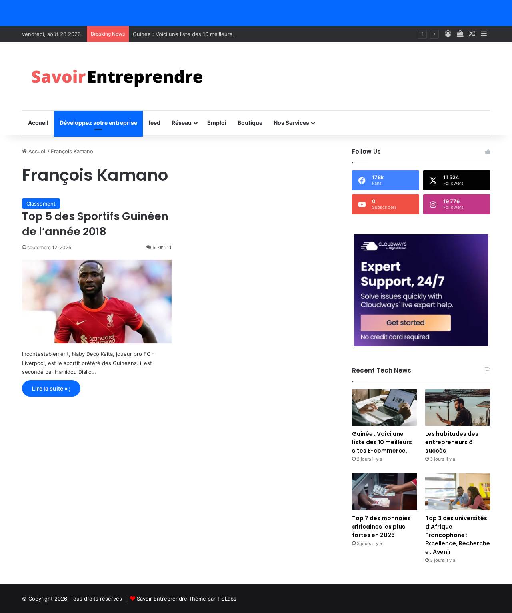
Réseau (182, 122)
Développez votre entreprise (98, 122)
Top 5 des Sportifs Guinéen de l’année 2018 (95, 224)
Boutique (250, 122)
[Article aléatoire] (472, 34)
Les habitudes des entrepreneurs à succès (451, 442)
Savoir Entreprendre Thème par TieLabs (186, 598)
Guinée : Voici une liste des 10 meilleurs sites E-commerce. (207, 34)
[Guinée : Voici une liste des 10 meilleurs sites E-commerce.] (384, 407)
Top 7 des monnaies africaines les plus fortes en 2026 (381, 526)
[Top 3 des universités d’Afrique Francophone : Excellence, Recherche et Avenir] (457, 491)
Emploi (216, 122)
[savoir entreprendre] (120, 76)
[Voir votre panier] (460, 34)
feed (154, 122)
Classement (41, 203)
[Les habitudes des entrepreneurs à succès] (457, 407)
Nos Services (291, 122)
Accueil (38, 122)
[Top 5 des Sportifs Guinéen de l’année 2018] (97, 301)
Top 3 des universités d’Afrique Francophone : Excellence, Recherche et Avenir (457, 535)
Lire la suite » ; (51, 388)
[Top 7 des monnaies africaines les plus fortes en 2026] (384, 491)
